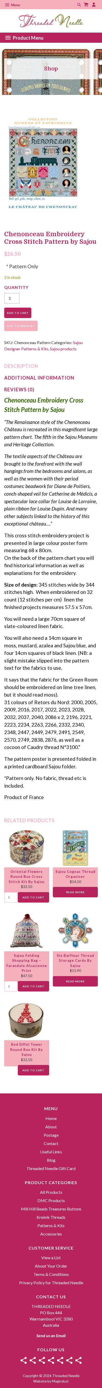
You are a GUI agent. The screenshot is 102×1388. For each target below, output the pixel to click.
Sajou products (63, 348)
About (51, 1126)
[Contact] (51, 1360)
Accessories (51, 1233)
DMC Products (51, 1200)
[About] (33, 1360)
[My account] (94, 4)
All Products (51, 1192)
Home (51, 1118)
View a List (51, 1257)
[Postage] (42, 1360)
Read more (75, 892)
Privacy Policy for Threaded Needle (51, 1282)
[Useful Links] (60, 1360)
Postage (51, 1135)
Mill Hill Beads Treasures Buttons (51, 1208)
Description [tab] (21, 366)
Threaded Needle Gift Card (51, 1168)
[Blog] (69, 1360)
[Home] (23, 1360)
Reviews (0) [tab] (19, 389)
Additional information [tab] (39, 378)
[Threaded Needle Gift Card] (78, 1360)
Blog (51, 1160)
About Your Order (51, 1265)
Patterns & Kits (51, 1225)
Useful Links (51, 1151)
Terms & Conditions (51, 1274)
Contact (51, 1143)
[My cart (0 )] (86, 4)
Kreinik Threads (51, 1217)
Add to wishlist (21, 325)
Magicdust (60, 1381)
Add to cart (18, 312)
